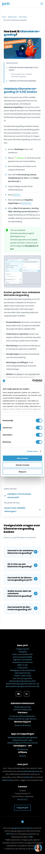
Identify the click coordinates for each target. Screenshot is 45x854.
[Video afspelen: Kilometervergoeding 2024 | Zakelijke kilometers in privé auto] (22, 48)
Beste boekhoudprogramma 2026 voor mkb (22, 686)
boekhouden (29, 777)
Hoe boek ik (23, 17)
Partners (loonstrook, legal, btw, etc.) (22, 719)
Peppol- (17, 675)
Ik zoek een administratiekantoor (22, 716)
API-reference (22, 749)
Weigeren (22, 472)
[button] (22, 551)
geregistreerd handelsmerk (22, 828)
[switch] (39, 427)
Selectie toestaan (22, 465)
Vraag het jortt (22, 807)
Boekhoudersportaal (22, 707)
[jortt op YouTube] (18, 693)
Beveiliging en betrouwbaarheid (22, 670)
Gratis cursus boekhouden (22, 654)
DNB (30, 837)
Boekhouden (12, 17)
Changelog (22, 651)
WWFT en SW (22, 665)
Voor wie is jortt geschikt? (22, 678)
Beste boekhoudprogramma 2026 (23, 681)
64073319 (10, 834)
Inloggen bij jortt (22, 649)
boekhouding (7, 780)
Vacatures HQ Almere (22, 725)
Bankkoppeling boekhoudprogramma (22, 737)
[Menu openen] (41, 3)
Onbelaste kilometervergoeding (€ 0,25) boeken (23, 68)
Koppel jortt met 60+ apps (22, 740)
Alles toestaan (22, 458)
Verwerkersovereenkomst (22, 662)
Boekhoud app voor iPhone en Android (22, 743)
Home (4, 17)
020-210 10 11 (22, 799)
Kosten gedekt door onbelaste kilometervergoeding (21, 75)
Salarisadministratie (22, 673)
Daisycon (22, 756)
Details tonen (32, 451)
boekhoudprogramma (30, 771)
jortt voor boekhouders (23, 709)
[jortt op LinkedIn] (26, 693)
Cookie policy (22, 667)
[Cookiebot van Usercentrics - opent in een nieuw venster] (32, 380)
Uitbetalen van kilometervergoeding (22, 81)
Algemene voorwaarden (22, 659)
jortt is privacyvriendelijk (22, 657)
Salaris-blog (26, 675)
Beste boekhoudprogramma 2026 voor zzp (22, 683)
